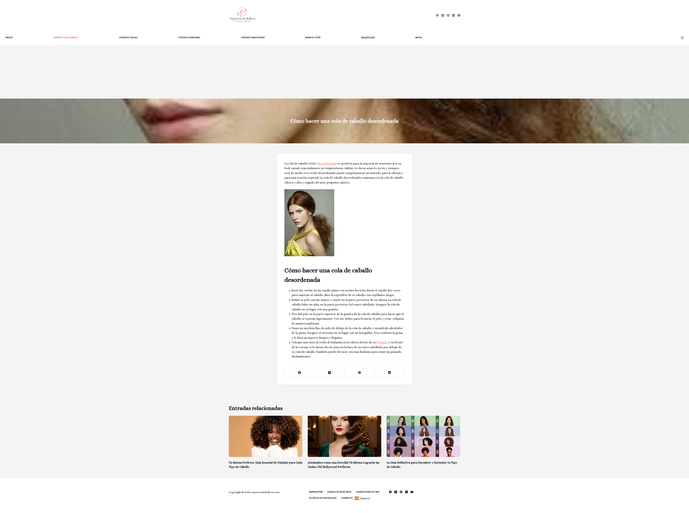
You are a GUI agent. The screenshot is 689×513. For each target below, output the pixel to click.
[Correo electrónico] (459, 15)
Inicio (9, 37)
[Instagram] (453, 15)
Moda (418, 37)
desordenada (326, 163)
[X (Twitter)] (442, 15)
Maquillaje (368, 37)
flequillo (382, 342)
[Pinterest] (448, 15)
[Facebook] (437, 15)
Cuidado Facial (128, 37)
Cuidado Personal (189, 37)
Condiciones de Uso (367, 492)
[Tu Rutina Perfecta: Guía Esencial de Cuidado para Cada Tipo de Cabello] (265, 436)
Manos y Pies (312, 37)
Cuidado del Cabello (65, 37)
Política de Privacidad (323, 498)
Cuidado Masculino (253, 37)
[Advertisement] (344, 72)
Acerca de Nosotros (339, 492)
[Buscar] (682, 37)
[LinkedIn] (390, 372)
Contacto (347, 498)
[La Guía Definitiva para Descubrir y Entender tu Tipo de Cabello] (423, 436)
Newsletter (316, 492)
